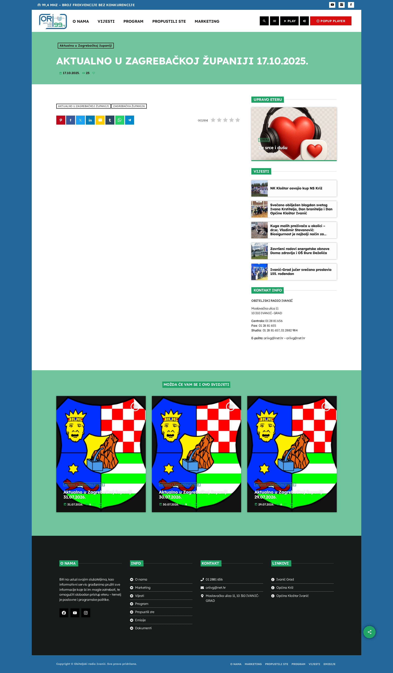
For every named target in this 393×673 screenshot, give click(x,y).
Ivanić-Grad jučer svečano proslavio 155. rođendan (300, 272)
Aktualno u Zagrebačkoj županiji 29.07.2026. (288, 495)
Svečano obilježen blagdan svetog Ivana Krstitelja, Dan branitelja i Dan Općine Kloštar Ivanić (301, 209)
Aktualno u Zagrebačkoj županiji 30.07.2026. (193, 495)
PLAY (289, 21)
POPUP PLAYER (330, 21)
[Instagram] (342, 5)
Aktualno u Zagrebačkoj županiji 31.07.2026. (97, 495)
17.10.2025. (70, 73)
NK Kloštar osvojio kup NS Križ (296, 188)
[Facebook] (351, 5)
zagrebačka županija (129, 106)
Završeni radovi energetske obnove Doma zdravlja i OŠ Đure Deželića (299, 251)
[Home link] (53, 21)
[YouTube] (332, 5)
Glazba (264, 139)
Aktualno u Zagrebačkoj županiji (86, 45)
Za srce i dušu (272, 147)
